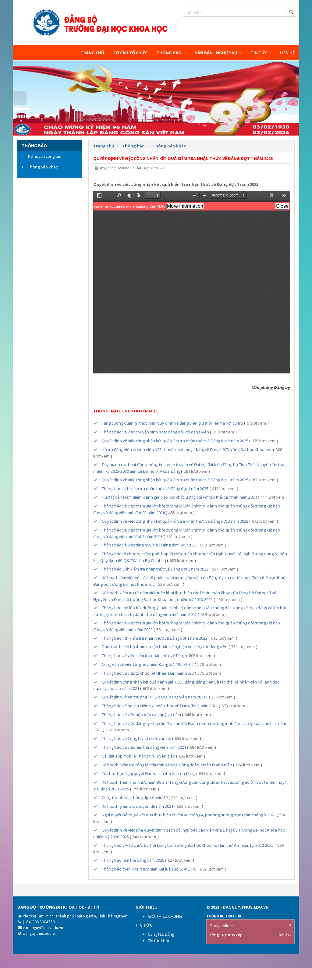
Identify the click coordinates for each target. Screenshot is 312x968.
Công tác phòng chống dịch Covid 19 (135, 797)
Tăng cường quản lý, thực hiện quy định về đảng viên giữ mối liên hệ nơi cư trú (172, 423)
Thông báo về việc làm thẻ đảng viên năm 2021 (144, 747)
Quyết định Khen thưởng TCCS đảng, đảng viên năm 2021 (153, 697)
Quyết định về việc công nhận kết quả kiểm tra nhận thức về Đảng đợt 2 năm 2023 (175, 521)
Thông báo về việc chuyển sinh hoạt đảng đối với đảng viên (155, 432)
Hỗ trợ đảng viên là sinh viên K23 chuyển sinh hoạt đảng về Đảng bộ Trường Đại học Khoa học (187, 449)
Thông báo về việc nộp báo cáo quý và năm (141, 714)
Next (292, 98)
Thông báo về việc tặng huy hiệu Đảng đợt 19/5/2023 (149, 545)
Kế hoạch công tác (44, 156)
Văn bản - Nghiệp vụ (216, 52)
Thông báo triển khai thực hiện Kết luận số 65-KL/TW (149, 869)
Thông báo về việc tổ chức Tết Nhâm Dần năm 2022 (148, 673)
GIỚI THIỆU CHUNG (165, 916)
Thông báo (170, 52)
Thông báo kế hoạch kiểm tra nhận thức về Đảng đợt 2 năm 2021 (160, 705)
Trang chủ (92, 52)
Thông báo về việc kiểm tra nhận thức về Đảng (143, 655)
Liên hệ (287, 52)
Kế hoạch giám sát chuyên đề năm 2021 (137, 806)
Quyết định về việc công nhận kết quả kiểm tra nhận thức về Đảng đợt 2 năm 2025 (175, 440)
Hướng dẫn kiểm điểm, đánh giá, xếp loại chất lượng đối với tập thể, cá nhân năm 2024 (179, 497)
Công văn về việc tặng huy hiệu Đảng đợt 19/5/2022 (148, 664)
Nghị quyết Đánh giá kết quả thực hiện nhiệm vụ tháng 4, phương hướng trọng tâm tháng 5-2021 (189, 815)
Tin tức (259, 52)
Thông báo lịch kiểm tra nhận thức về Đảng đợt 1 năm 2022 (154, 638)
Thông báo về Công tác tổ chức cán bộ (136, 738)
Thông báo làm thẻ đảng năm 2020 (133, 860)
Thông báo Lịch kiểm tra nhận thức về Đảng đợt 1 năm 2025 (155, 488)
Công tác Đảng (161, 934)
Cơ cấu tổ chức (130, 52)
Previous (20, 98)
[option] (156, 98)
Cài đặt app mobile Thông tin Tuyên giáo (138, 756)
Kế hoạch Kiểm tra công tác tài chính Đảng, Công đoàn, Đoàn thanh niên (167, 765)
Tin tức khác (159, 940)
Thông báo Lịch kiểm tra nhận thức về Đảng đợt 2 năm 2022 (155, 569)
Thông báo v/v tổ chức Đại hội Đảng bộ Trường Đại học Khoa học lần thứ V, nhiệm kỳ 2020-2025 (188, 845)
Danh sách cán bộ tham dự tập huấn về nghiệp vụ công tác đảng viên (165, 646)
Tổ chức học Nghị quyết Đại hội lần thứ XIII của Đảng (148, 773)
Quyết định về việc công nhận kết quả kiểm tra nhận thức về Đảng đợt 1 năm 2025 (175, 479)
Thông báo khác (43, 167)
